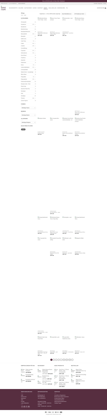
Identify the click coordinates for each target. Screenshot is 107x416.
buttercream (23, 38)
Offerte (62, 398)
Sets (22, 93)
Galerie (20, 8)
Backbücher (23, 26)
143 (69, 359)
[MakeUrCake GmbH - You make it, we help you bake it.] (4, 8)
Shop (45, 8)
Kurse (35, 8)
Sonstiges (23, 95)
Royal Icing (23, 86)
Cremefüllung (24, 48)
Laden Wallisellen (25, 403)
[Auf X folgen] (27, 407)
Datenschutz (24, 396)
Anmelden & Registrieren (60, 395)
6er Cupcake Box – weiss (55, 212)
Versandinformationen (59, 399)
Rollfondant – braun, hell (79, 351)
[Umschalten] (35, 24)
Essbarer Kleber (41, 133)
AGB (22, 395)
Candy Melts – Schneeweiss (68, 351)
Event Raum (23, 55)
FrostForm (23, 57)
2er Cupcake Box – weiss (43, 332)
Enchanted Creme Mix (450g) (54, 253)
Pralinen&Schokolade (26, 81)
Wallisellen (52, 8)
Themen (23, 98)
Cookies (23, 45)
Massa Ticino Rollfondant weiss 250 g (80, 113)
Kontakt (104, 3)
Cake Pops (23, 41)
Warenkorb (61, 8)
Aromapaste (23, 22)
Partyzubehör (24, 79)
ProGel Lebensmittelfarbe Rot (67, 134)
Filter (23, 129)
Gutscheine (28, 8)
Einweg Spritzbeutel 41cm (43, 232)
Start (22, 15)
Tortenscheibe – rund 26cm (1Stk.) (67, 34)
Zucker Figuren (24, 100)
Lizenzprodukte (24, 69)
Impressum (23, 398)
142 (66, 359)
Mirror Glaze (23, 74)
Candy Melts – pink (54, 351)
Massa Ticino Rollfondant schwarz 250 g (55, 34)
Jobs (22, 399)
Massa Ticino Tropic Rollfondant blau (54, 233)
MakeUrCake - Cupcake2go (27, 72)
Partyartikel (23, 76)
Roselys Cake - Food (25, 83)
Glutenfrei (23, 60)
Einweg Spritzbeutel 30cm (80, 232)
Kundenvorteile (57, 398)
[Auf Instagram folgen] (24, 407)
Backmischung (24, 29)
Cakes (22, 43)
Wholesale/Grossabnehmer (60, 401)
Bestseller (23, 36)
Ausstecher (23, 24)
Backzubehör (24, 33)
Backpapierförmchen (25, 31)
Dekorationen (24, 52)
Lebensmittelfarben (25, 67)
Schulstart (23, 91)
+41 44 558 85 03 (41, 398)
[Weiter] (72, 360)
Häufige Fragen (57, 403)
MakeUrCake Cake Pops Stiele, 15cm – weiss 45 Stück (42, 353)
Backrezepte (13, 8)
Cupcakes (23, 50)
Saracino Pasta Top (25, 88)
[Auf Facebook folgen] (22, 407)
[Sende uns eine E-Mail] (29, 407)
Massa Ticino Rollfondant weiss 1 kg (43, 34)
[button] (66, 8)
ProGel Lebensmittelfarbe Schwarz (80, 134)
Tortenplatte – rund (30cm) (67, 232)
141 (64, 359)
